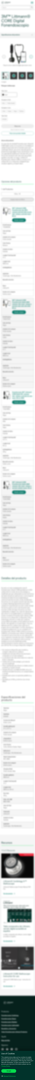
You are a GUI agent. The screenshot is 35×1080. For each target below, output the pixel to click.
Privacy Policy (6, 1066)
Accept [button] (9, 1071)
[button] (8, 1076)
